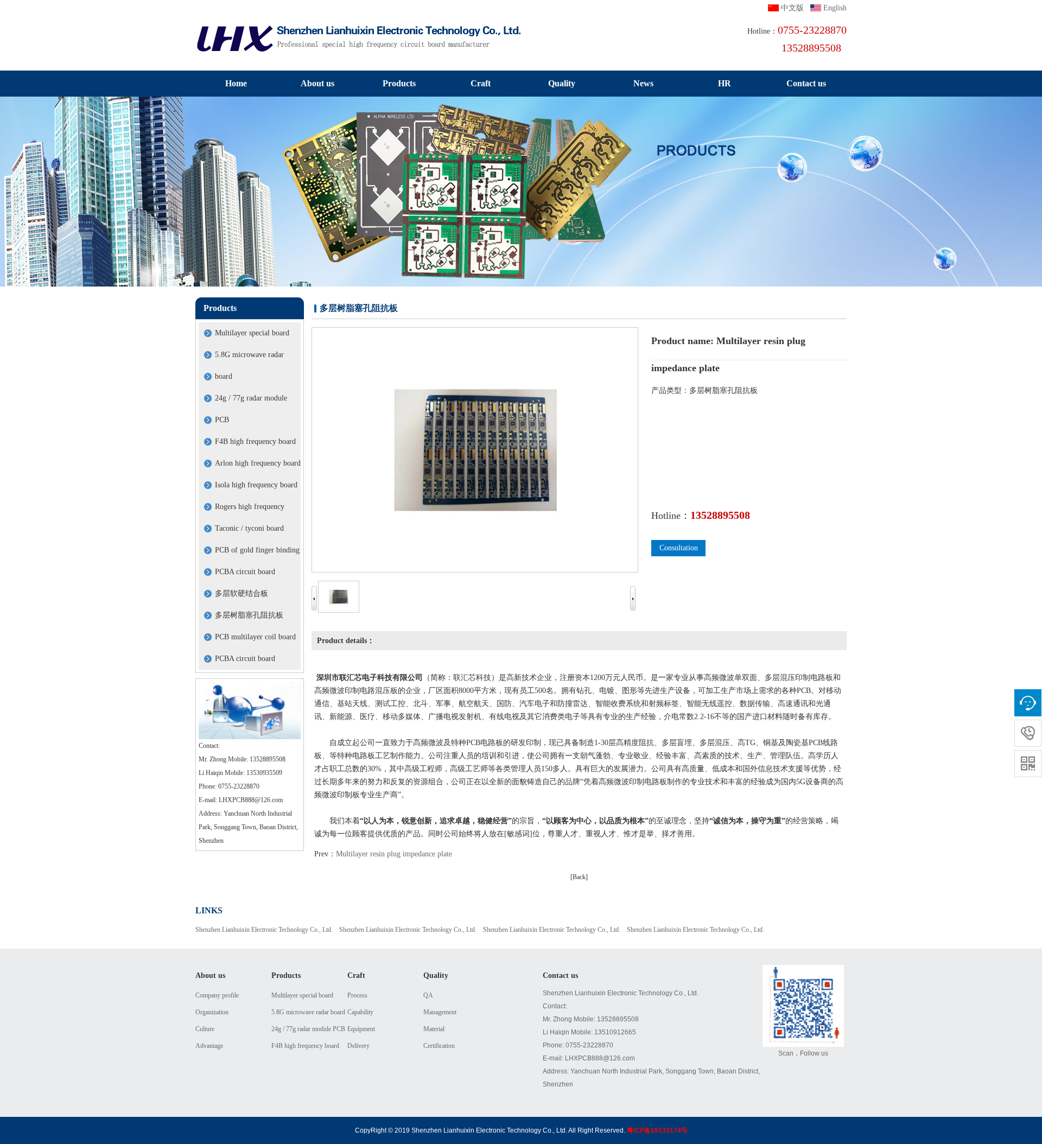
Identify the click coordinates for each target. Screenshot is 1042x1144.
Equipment (361, 1029)
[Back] (579, 877)
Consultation (678, 548)
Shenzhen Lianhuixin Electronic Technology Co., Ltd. (264, 929)
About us (317, 83)
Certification (439, 1046)
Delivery (358, 1046)
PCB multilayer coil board (255, 637)
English (835, 8)
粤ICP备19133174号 (657, 1130)
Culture (204, 1029)
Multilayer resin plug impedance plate (394, 854)
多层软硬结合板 (241, 593)
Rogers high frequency (249, 507)
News (643, 83)
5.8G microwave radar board (308, 1012)
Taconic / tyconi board (249, 528)
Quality (561, 83)
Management (439, 1012)
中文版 (792, 8)
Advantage (209, 1046)
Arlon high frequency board (258, 463)
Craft (481, 83)
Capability (360, 1012)
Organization (211, 1012)
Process (357, 995)
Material (433, 1029)
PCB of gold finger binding (257, 550)
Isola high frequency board (256, 485)
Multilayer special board (252, 333)
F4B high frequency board (255, 441)
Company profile (217, 995)
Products (399, 83)
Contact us (806, 83)
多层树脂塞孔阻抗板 (249, 615)
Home (236, 83)
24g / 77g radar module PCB (308, 1029)
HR (724, 83)
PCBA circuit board (245, 572)
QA (428, 995)
